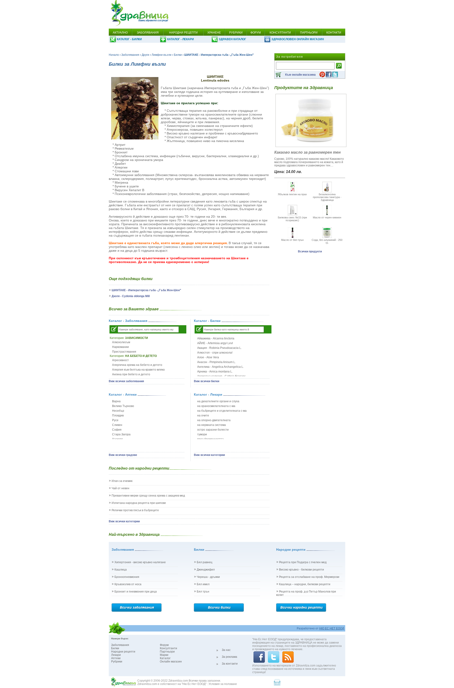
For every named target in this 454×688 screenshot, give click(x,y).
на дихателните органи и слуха (218, 401)
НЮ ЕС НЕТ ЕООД (331, 628)
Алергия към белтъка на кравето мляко (138, 369)
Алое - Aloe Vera (208, 357)
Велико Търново (123, 406)
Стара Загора (121, 434)
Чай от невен (120, 488)
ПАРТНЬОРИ (309, 32)
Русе (115, 420)
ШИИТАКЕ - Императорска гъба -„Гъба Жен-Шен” (146, 290)
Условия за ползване (223, 684)
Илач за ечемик (122, 481)
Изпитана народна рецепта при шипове (139, 503)
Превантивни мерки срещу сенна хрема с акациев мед (148, 495)
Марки (164, 655)
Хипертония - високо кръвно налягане (140, 562)
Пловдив (118, 415)
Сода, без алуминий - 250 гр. (327, 241)
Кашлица (120, 569)
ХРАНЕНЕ (214, 32)
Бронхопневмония (126, 577)
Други (145, 54)
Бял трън (203, 591)
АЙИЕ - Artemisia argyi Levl (215, 343)
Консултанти (168, 648)
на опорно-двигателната (214, 420)
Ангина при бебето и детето (131, 374)
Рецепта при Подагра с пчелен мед (303, 562)
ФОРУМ (255, 32)
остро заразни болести (213, 429)
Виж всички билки (206, 381)
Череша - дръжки (208, 577)
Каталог (165, 658)
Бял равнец (204, 562)
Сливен (117, 425)
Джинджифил (206, 569)
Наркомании (120, 347)
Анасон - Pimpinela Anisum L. (216, 362)
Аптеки (116, 658)
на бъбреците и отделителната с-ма (222, 410)
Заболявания (130, 54)
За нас (226, 650)
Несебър (118, 410)
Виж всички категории (209, 455)
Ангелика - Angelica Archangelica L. (220, 366)
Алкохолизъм (121, 342)
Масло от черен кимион (327, 217)
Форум (164, 645)
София (117, 429)
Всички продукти (310, 251)
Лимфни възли (161, 54)
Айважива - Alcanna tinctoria (215, 338)
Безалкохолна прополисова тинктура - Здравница (327, 197)
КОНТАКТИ (333, 32)
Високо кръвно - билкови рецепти (301, 569)
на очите (203, 415)
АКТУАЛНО (120, 32)
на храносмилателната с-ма (216, 406)
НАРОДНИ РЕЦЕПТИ (183, 32)
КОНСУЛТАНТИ (280, 32)
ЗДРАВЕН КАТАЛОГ (232, 39)
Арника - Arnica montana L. (215, 371)
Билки (178, 54)
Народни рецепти (123, 651)
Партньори (167, 651)
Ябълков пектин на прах (292, 194)
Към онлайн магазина (300, 74)
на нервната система (211, 425)
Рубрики (116, 661)
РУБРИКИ (236, 32)
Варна (116, 401)
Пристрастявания (124, 351)
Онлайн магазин (171, 661)
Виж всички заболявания (126, 381)
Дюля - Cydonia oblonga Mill (131, 296)
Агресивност (120, 360)
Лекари (116, 655)
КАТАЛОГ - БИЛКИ (129, 39)
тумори (202, 434)
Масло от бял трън (292, 239)
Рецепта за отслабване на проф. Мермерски (309, 577)
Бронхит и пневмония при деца (135, 591)
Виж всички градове (123, 455)
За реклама (229, 656)
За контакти (230, 663)
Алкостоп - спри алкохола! (214, 352)
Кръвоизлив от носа (127, 584)
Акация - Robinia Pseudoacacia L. (219, 348)
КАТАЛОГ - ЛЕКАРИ (180, 39)
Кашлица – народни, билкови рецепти (304, 584)
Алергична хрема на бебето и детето (137, 365)
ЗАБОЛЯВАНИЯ (148, 32)
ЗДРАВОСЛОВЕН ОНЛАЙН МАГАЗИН (297, 39)
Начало (114, 54)
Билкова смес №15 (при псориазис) (292, 219)
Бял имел (203, 584)
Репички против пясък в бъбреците (135, 510)
